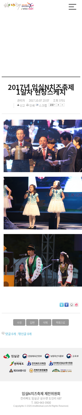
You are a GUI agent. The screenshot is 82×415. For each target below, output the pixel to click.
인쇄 (32, 105)
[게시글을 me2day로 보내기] (71, 305)
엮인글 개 (25, 333)
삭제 (45, 322)
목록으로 (60, 322)
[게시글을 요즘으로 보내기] (76, 305)
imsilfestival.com (40, 406)
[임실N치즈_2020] (19, 6)
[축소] (62, 105)
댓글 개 (10, 333)
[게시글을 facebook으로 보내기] (66, 305)
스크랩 (43, 105)
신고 (22, 105)
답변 (32, 322)
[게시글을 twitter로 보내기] (62, 305)
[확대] (58, 105)
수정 (19, 322)
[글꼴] (52, 105)
